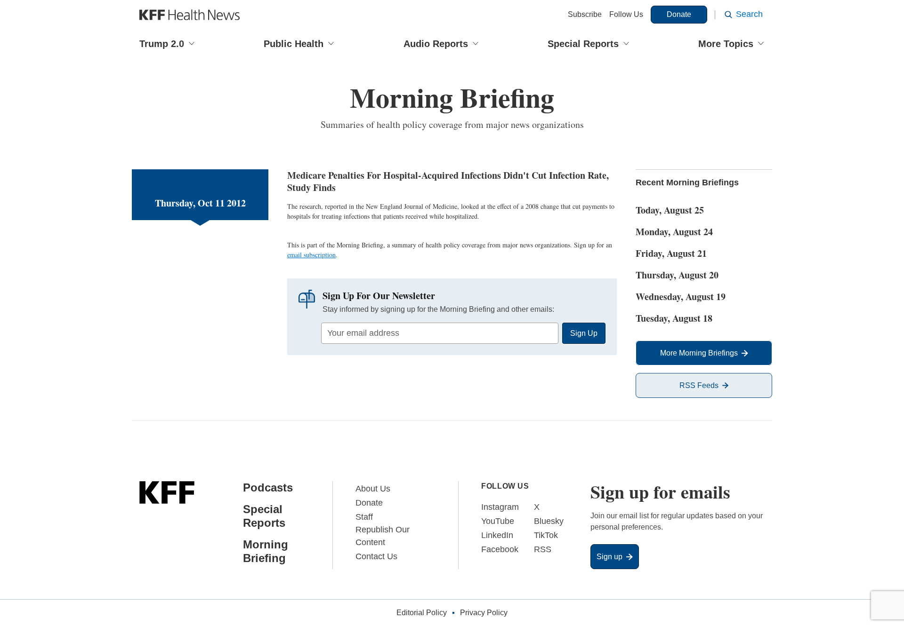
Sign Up (583, 333)
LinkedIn (497, 535)
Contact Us (376, 556)
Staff (364, 517)
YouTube (497, 521)
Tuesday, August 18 (674, 318)
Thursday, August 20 (677, 275)
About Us (372, 488)
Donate (679, 14)
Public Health (293, 44)
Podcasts (268, 487)
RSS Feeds (698, 385)
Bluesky (549, 521)
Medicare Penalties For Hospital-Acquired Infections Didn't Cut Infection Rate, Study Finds (448, 181)
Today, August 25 (670, 210)
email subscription (311, 254)
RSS (542, 549)
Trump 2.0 (161, 44)
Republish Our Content (382, 536)
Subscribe (585, 14)
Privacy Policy (484, 613)
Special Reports (583, 44)
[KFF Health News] (189, 14)
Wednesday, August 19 (681, 296)
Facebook (499, 549)
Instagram (500, 507)
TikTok (546, 535)
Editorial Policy (421, 613)
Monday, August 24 (674, 231)
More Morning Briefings (699, 353)
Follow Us (626, 14)
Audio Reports (436, 44)
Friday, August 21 (671, 253)
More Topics (725, 44)
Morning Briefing (265, 551)
